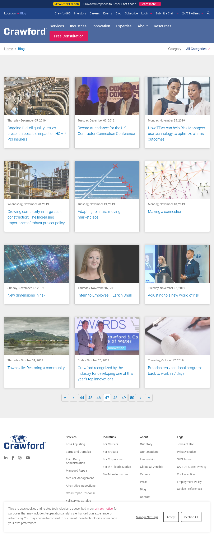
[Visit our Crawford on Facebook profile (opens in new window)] (13, 457)
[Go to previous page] (73, 398)
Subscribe (131, 13)
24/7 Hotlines (191, 13)
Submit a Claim (165, 13)
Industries (78, 26)
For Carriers (110, 444)
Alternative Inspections (81, 485)
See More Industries (115, 474)
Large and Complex (78, 451)
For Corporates (112, 459)
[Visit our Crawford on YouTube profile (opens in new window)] (28, 457)
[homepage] (25, 31)
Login (145, 13)
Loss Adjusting (75, 444)
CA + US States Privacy (191, 466)
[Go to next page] (140, 398)
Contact (145, 497)
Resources (162, 26)
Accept (171, 517)
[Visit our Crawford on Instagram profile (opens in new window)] (20, 457)
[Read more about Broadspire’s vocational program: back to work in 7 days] (177, 352)
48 (115, 397)
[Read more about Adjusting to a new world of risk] (177, 274)
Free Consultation (69, 36)
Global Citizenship (151, 466)
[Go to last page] (149, 398)
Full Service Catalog (78, 500)
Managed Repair (76, 470)
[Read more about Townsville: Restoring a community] (36, 352)
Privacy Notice (186, 451)
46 (99, 397)
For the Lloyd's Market (117, 466)
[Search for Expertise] (208, 13)
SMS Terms (184, 459)
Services (57, 26)
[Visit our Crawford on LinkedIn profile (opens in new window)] (6, 457)
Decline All (191, 517)
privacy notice (104, 508)
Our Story (146, 444)
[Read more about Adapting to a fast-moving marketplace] (107, 196)
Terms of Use (185, 444)
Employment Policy (189, 482)
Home (8, 49)
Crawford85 (62, 13)
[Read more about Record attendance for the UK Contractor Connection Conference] (107, 112)
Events (107, 13)
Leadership (147, 459)
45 (90, 397)
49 (124, 397)
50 (132, 397)
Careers (95, 13)
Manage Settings (147, 517)
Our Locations (149, 451)
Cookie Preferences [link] (189, 488)
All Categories (196, 49)
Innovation (101, 26)
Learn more (148, 4)
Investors (80, 13)
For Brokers (110, 451)
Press (143, 482)
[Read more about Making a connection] (177, 196)
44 (82, 397)
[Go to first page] (65, 398)
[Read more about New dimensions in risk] (36, 274)
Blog (15, 13)
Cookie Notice (186, 474)
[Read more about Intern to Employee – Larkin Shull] (107, 274)
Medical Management (80, 478)
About (143, 26)
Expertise (124, 26)
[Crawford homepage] (35, 442)
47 (108, 398)
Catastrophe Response (81, 493)
